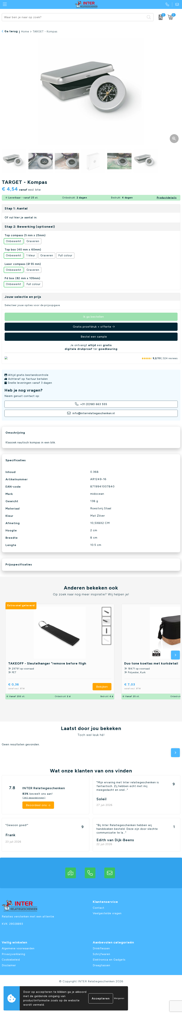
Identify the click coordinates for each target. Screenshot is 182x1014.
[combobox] (73, 17)
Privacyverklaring (13, 954)
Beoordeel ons (36, 805)
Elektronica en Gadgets (109, 959)
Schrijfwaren (101, 954)
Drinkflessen (101, 948)
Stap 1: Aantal (16, 208)
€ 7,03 (132, 686)
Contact (98, 907)
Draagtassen (101, 965)
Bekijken (102, 686)
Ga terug (11, 31)
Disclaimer (9, 965)
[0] (159, 17)
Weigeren (119, 998)
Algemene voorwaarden (18, 948)
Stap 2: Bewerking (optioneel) (30, 227)
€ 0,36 (16, 686)
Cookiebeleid (11, 959)
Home (25, 31)
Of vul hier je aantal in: (21, 217)
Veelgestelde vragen (107, 913)
